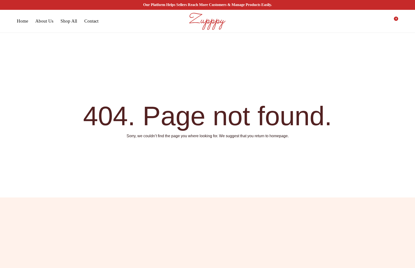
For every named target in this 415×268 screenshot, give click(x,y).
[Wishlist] (381, 21)
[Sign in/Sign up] (368, 21)
